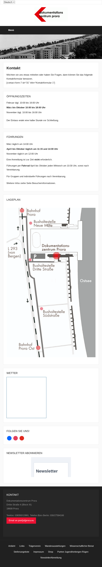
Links (21, 546)
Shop (50, 552)
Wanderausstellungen (55, 546)
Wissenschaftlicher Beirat (82, 546)
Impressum (38, 552)
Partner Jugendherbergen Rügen (72, 552)
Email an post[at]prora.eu (21, 520)
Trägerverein (35, 546)
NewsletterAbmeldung (51, 558)
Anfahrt (11, 546)
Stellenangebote (21, 552)
